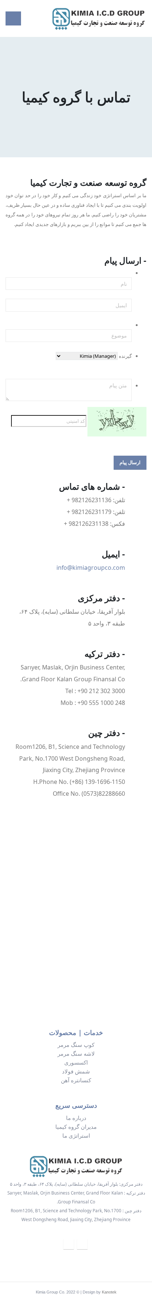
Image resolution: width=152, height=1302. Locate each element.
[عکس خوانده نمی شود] (116, 421)
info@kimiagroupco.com (90, 567)
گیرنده (125, 356)
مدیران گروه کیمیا (76, 1126)
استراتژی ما (76, 1135)
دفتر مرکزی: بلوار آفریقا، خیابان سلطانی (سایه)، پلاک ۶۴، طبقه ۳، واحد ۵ (76, 1184)
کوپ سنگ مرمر (76, 1044)
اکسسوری (76, 1062)
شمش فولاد (76, 1071)
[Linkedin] (82, 1244)
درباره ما (76, 1117)
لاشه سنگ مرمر (76, 1053)
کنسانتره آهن (76, 1080)
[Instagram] (68, 1244)
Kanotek (109, 1292)
